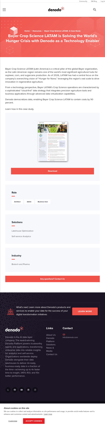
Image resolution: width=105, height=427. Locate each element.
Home (27, 31)
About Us (51, 334)
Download (52, 171)
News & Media (50, 349)
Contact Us (51, 354)
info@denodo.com (70, 337)
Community (83, 1)
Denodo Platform (50, 339)
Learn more (85, 311)
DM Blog (94, 1)
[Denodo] (56, 10)
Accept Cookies (34, 421)
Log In (103, 1)
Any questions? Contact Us (52, 278)
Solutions (50, 344)
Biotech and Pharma (21, 264)
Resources (37, 31)
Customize (12, 421)
